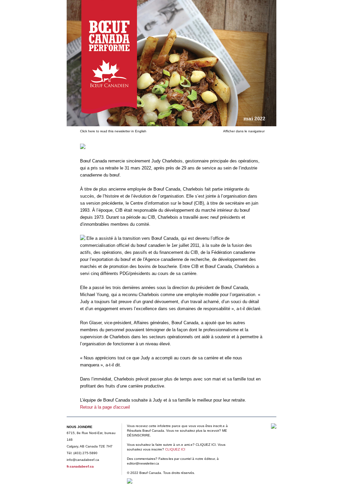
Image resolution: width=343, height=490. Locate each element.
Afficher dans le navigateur (244, 131)
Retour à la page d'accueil (105, 407)
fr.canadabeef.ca (80, 466)
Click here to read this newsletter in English (113, 131)
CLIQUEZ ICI (175, 449)
